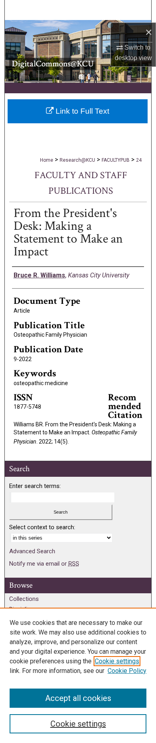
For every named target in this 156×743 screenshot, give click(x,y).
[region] (78, 675)
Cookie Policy (127, 671)
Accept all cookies (78, 698)
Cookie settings (117, 661)
